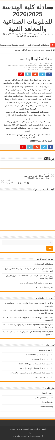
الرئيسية (49, 50)
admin (46, 64)
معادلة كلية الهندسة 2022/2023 (38, 355)
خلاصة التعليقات (47, 402)
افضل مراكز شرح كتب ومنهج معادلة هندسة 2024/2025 (36, 176)
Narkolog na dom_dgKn (43, 332)
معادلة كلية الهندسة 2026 (43, 264)
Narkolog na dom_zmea (43, 317)
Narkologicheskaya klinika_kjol (40, 310)
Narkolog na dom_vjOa (43, 303)
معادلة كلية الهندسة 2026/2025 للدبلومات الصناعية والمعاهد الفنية (27, 17)
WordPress (23, 429)
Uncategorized (38, 50)
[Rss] (30, 433)
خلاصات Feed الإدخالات (44, 398)
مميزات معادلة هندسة (44, 287)
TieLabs (44, 429)
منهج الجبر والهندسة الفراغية (18, 181)
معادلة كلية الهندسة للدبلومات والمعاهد (24, 65)
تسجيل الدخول (47, 393)
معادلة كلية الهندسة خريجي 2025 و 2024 (34, 364)
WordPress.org (46, 407)
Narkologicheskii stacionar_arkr (40, 325)
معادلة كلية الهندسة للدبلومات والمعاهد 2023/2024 (29, 66)
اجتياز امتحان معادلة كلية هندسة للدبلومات (36, 283)
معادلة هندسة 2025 (42, 377)
